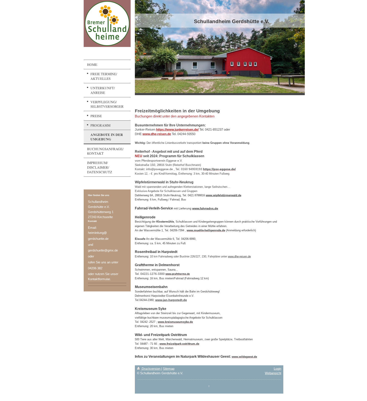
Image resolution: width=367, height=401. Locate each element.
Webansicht (273, 373)
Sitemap (168, 368)
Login (277, 368)
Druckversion (151, 368)
